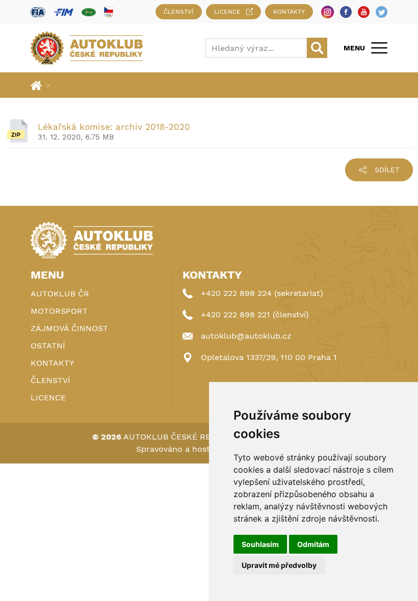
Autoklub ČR (60, 293)
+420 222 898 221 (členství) (255, 314)
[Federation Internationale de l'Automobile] (38, 12)
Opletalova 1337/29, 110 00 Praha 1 (269, 357)
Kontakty (289, 11)
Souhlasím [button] (260, 544)
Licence (227, 11)
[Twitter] (381, 12)
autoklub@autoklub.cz (246, 336)
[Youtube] (364, 12)
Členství (179, 11)
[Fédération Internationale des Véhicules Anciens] (89, 12)
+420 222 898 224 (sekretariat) (262, 293)
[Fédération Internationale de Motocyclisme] (63, 12)
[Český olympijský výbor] (108, 11)
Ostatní (48, 345)
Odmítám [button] (313, 544)
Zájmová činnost (69, 328)
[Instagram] (327, 12)
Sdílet (387, 170)
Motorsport (59, 311)
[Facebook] (346, 12)
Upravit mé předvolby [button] (279, 565)
